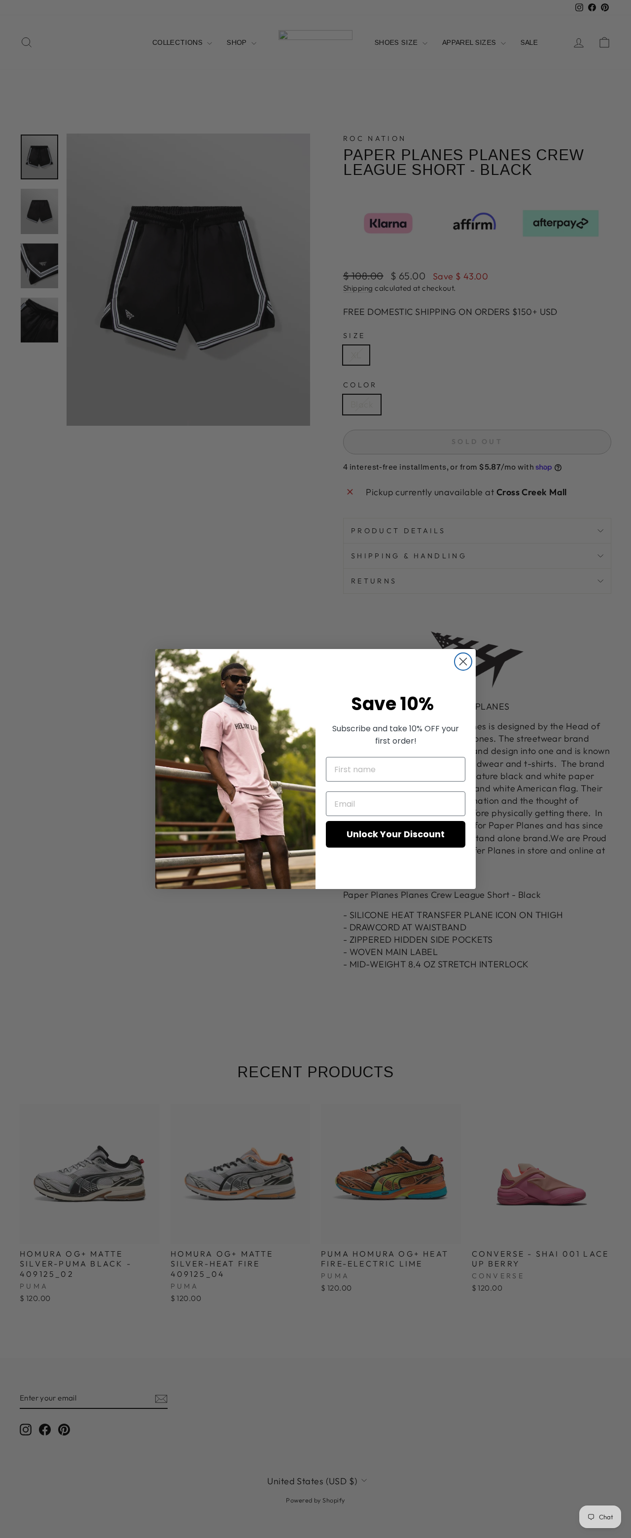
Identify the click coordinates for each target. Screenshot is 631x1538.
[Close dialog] (463, 661)
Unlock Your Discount (396, 834)
